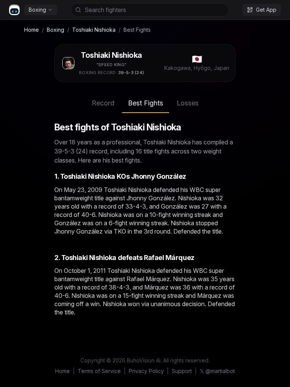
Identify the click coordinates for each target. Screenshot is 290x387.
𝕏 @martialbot (217, 371)
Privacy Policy (146, 371)
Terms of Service (99, 371)
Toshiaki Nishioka (94, 29)
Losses (188, 103)
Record (103, 103)
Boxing (37, 9)
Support (182, 371)
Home (31, 29)
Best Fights (145, 103)
